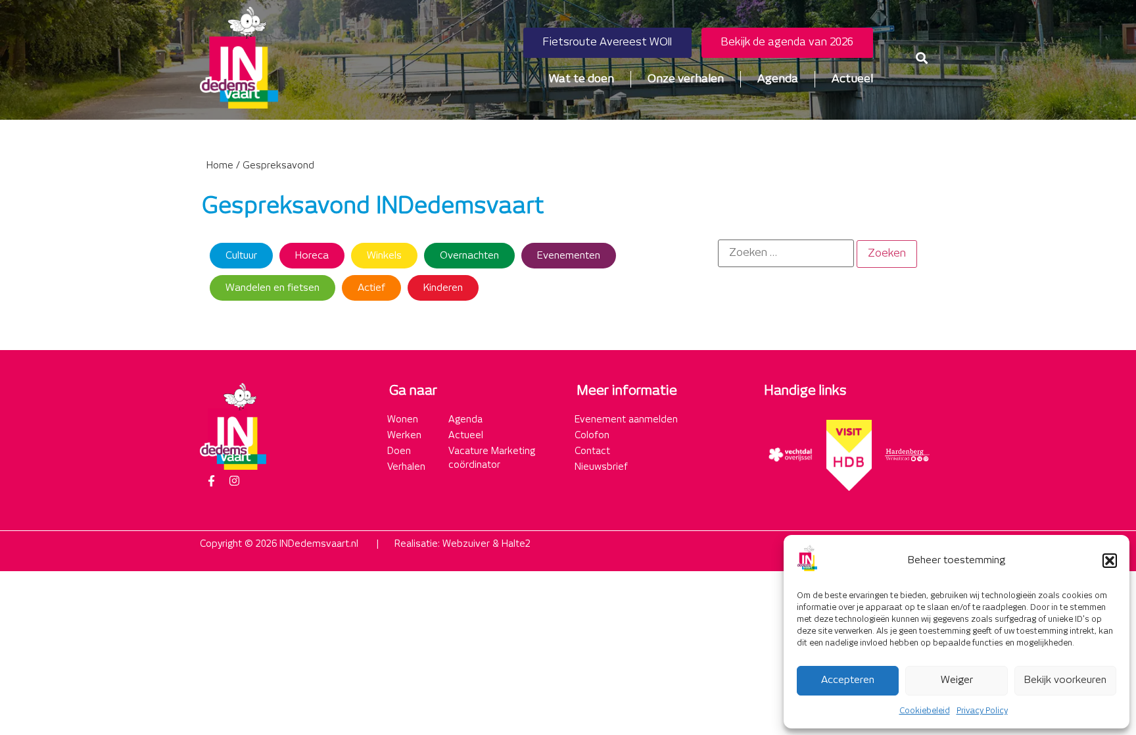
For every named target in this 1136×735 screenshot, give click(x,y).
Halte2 (516, 544)
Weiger (957, 680)
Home (219, 165)
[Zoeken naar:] (786, 253)
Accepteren (847, 680)
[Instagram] (234, 481)
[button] (1109, 560)
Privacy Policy (982, 711)
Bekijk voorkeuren (1065, 680)
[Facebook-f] (211, 481)
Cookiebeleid (924, 711)
